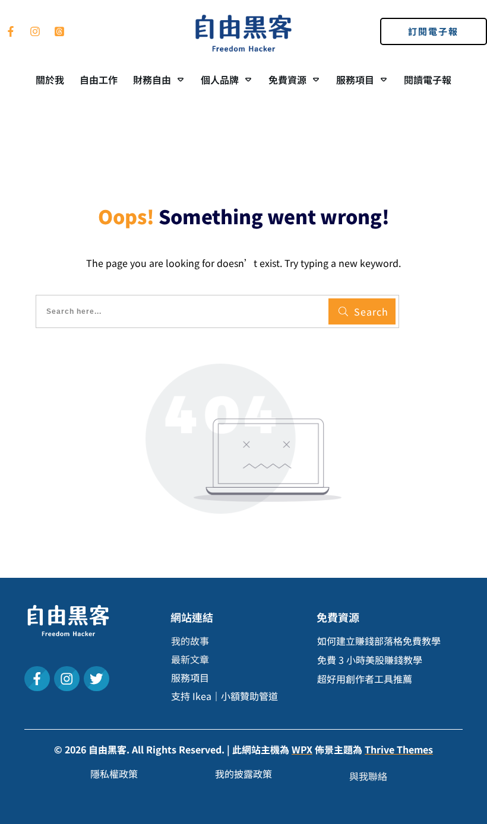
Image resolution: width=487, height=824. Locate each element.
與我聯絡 (368, 776)
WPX (302, 749)
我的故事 (190, 641)
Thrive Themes (399, 749)
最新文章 (190, 659)
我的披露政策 (243, 773)
